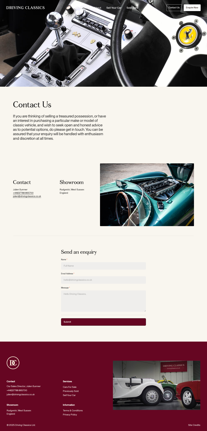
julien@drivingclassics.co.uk (27, 196)
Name (64, 260)
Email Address (67, 274)
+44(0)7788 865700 (23, 192)
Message (65, 288)
